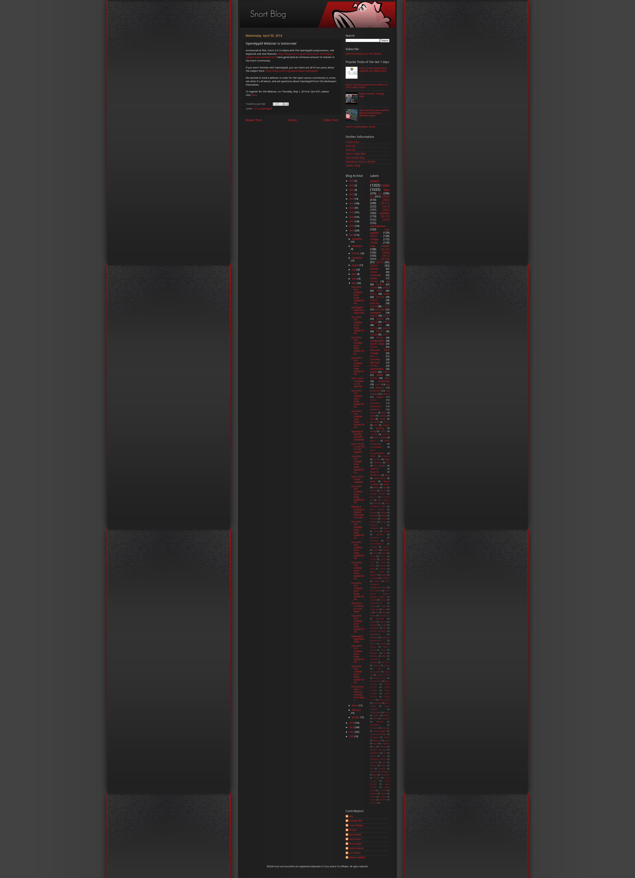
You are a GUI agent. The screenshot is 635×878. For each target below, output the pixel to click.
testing (383, 797)
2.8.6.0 (375, 553)
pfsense (373, 765)
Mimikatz (374, 656)
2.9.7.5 (386, 306)
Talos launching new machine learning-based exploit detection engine (374, 113)
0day (385, 488)
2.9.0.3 (373, 400)
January (356, 717)
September (357, 257)
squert (383, 794)
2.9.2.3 (374, 265)
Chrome (377, 462)
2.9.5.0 (379, 337)
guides (373, 372)
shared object (377, 343)
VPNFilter (374, 516)
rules (385, 185)
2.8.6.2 (384, 553)
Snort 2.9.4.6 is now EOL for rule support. (358, 448)
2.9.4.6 (374, 242)
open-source (379, 478)
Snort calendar (377, 509)
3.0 (372, 196)
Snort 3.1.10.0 (383, 675)
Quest (386, 665)
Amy (351, 816)
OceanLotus (375, 659)
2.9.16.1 (385, 456)
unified (376, 550)
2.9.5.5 (386, 322)
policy (373, 481)
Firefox (373, 616)
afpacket (379, 722)
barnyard (373, 519)
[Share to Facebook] (284, 104)
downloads (375, 391)
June (354, 274)
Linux (383, 650)
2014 (352, 235)
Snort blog (377, 703)
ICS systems (380, 466)
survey (373, 797)
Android (373, 575)
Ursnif (386, 712)
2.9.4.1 (386, 334)
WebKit (384, 516)
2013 (352, 723)
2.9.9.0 (385, 196)
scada (386, 294)
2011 (352, 732)
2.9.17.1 (383, 556)
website (379, 397)
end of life (375, 422)
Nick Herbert (355, 834)
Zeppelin (385, 719)
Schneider (377, 503)
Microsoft (375, 362)
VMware (383, 513)
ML (384, 653)
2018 (352, 217)
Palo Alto (385, 662)
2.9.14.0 (373, 434)
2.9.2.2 (386, 315)
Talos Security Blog (355, 157)
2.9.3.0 (379, 284)
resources (374, 541)
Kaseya (383, 644)
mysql (372, 756)
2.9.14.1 (374, 281)
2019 (352, 212)
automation (375, 725)
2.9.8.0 (373, 272)
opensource (375, 406)
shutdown (385, 775)
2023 (352, 194)
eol (387, 281)
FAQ (375, 425)
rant (371, 769)
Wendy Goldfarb (357, 857)
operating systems (378, 759)
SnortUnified (375, 712)
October (356, 253)
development (378, 226)
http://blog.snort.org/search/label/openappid (291, 70)
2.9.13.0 (385, 259)
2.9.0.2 (383, 431)
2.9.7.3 (373, 328)
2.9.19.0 (383, 559)
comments (374, 728)
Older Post (330, 120)
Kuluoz (373, 647)
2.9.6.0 (386, 287)
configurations (377, 340)
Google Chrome (377, 494)
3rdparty (383, 566)
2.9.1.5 (386, 422)
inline (375, 743)
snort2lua (383, 790)
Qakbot (376, 665)
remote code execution (380, 772)
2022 (352, 198)
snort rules (379, 309)
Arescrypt (374, 578)
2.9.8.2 (373, 300)
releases (382, 769)
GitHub (373, 622)
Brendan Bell (355, 820)
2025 (352, 185)
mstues (373, 278)
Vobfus (376, 715)
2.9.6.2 (385, 209)
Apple (386, 459)
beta (372, 419)
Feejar (384, 612)
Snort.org (350, 150)
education (374, 737)
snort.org (374, 303)
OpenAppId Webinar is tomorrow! (357, 310)
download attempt (378, 734)
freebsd (373, 522)
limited (386, 528)
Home (292, 120)
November (357, 246)
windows (374, 269)
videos (376, 487)
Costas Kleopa (356, 825)
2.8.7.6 (373, 556)
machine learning (378, 750)
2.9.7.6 (385, 206)
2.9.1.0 (373, 322)
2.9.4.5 (373, 347)
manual (385, 425)
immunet (374, 525)
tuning (373, 431)
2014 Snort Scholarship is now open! (357, 607)
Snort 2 (374, 441)
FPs (376, 612)
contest (382, 419)
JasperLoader (375, 634)
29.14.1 (373, 566)
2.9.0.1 (373, 456)
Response (374, 472)
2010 (352, 736)
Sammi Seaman (356, 848)
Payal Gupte (355, 839)
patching (373, 762)
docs (379, 325)
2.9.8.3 (385, 199)
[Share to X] (280, 104)
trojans (373, 800)
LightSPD (374, 469)
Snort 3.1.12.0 (380, 678)
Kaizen (373, 644)
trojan (386, 484)
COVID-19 (377, 581)
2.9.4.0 (373, 287)
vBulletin (383, 800)
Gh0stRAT (380, 619)
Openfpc (373, 662)
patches (379, 534)
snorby (377, 778)
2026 (352, 180)
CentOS (373, 491)
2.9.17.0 (385, 434)
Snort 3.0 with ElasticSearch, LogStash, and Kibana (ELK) (373, 69)
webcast (385, 394)
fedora (386, 737)
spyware (373, 794)
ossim (376, 531)
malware (383, 416)
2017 (352, 221)
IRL (384, 628)
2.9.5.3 (373, 334)
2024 (352, 190)
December (357, 239)
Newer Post (254, 120)
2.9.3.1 (374, 236)
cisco (387, 378)
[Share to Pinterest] (287, 104)
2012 (352, 727)
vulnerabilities (376, 369)
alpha (372, 416)
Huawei (384, 625)
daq (387, 384)
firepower (377, 741)
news (387, 475)
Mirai (384, 656)
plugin (383, 765)
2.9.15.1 (380, 331)
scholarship (383, 381)
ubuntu (386, 547)
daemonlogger (380, 731)
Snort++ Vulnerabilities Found (360, 126)
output (386, 531)
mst (384, 753)
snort (374, 181)
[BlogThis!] (277, 104)
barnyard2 (375, 403)
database (380, 388)
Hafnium (383, 622)
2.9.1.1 (373, 356)
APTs (372, 569)
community (375, 275)
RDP (379, 669)
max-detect (374, 753)
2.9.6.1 (379, 290)
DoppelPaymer (376, 603)
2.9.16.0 (374, 365)
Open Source (384, 500)
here (253, 95)
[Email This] (274, 104)
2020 (352, 208)
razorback (374, 538)
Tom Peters (354, 853)
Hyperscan (374, 628)
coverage (385, 728)
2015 (352, 230)
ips (374, 747)
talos (386, 190)
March (355, 705)
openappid (266, 108)
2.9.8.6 (385, 252)
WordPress (375, 475)
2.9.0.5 (373, 306)
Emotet (383, 491)
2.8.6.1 (386, 372)
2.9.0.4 (378, 384)
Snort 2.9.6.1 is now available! (357, 479)
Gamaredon (384, 616)
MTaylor (353, 830)
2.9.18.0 (377, 459)
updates (384, 213)
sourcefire (375, 359)
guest (387, 741)
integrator (385, 743)
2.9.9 (372, 563)
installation (375, 528)
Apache (384, 575)
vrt (379, 193)
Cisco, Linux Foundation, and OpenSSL (357, 382)
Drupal (383, 606)
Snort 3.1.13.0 (376, 681)
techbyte (373, 547)
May (354, 278)
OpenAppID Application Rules (358, 639)
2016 (352, 226)
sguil (375, 775)
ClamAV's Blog (353, 165)
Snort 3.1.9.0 (384, 700)
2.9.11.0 (385, 216)
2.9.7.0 (256, 108)
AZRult (382, 569)
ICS (387, 462)
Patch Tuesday (379, 437)
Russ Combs (355, 843)
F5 (371, 612)
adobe (380, 375)
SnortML (373, 513)
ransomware (376, 447)
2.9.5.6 (385, 219)
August (356, 265)
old (383, 756)
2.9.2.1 (373, 294)
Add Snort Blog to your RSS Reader (363, 53)
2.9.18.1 (373, 559)
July (354, 269)
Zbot (375, 719)
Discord (383, 600)
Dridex (373, 606)
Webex (386, 715)
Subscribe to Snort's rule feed (360, 161)
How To (373, 497)
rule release (380, 246)
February (356, 710)
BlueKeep (385, 578)
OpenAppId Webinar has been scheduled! (357, 435)
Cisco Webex (375, 591)
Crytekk (373, 600)
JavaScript (374, 637)
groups (383, 522)
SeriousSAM (375, 672)
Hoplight (374, 625)
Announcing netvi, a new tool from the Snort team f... (357, 693)
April (354, 283)
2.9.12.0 (385, 249)
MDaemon (374, 653)
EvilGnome (374, 609)
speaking (380, 428)
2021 (352, 203)
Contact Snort (352, 142)
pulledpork (375, 409)
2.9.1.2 (385, 255)
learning (383, 747)
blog (384, 412)
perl (384, 762)
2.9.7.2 (379, 318)
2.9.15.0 (380, 297)
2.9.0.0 (373, 378)
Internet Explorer (378, 631)
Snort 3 (374, 315)
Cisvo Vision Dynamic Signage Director (380, 594)
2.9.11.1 (385, 203)
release (374, 239)
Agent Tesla (376, 572)
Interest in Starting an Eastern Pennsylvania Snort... (358, 512)
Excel (384, 609)
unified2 (385, 550)
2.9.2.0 (386, 328)
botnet (384, 519)
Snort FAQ (351, 146)
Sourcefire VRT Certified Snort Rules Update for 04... (357, 295)
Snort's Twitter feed (355, 153)
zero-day (373, 803)
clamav (373, 412)
